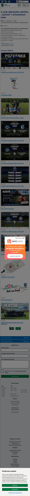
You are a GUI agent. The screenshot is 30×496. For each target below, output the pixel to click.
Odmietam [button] (15, 489)
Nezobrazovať (19, 238)
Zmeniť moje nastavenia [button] (15, 492)
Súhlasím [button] (14, 485)
